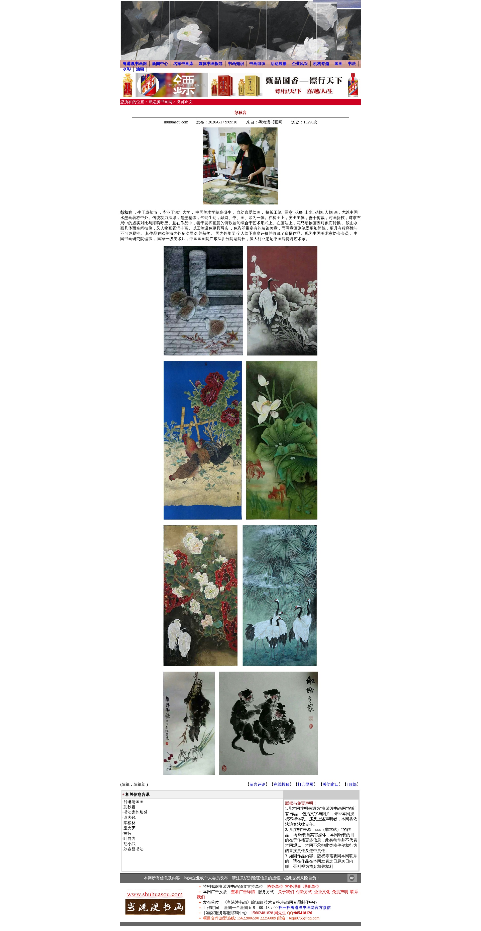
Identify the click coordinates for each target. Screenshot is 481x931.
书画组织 (257, 63)
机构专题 (321, 63)
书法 (352, 63)
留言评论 (258, 784)
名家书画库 (183, 63)
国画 (338, 63)
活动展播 (279, 63)
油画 (140, 69)
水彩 (127, 69)
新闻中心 (160, 63)
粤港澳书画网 (135, 63)
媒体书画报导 (211, 63)
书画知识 (236, 63)
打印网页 (306, 784)
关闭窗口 (331, 784)
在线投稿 (282, 784)
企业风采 (300, 63)
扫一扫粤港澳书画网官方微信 (305, 907)
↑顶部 (352, 784)
